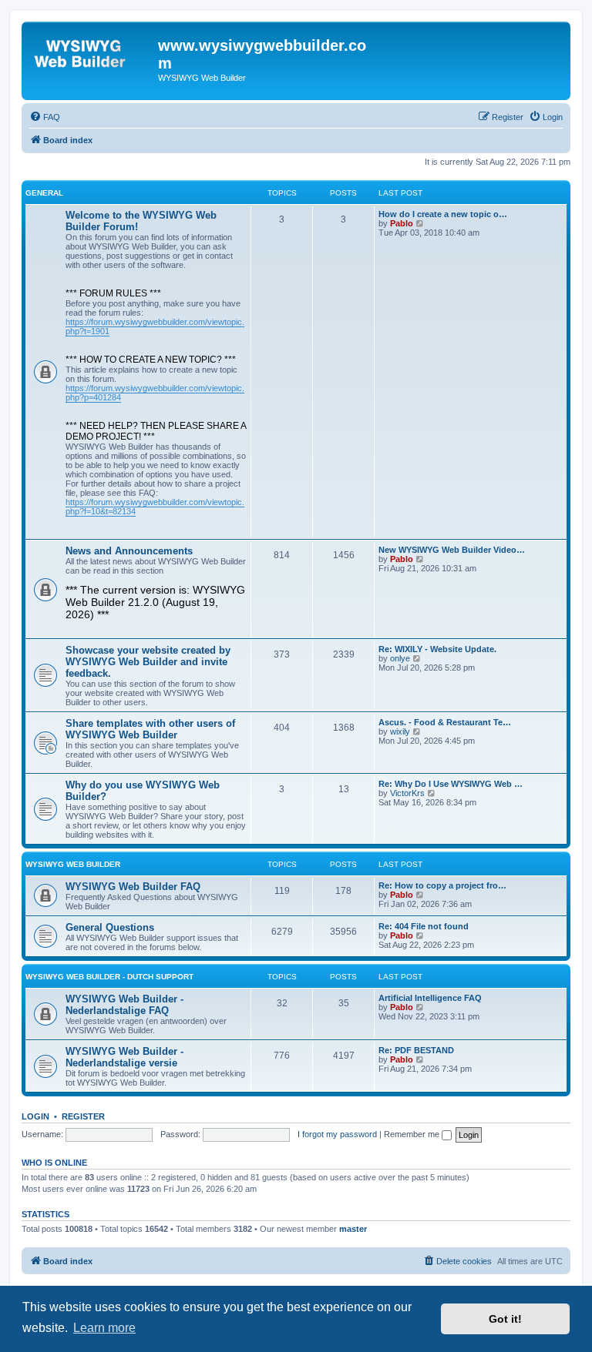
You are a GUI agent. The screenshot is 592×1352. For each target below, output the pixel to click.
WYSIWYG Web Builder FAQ (133, 886)
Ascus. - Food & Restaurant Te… (444, 722)
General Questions (110, 927)
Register (83, 1116)
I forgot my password (337, 1134)
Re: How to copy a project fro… (442, 885)
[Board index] (91, 50)
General (44, 193)
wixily (400, 731)
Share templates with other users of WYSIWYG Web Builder (150, 729)
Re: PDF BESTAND (416, 1050)
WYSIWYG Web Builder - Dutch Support (109, 976)
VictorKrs (407, 793)
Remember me (413, 1134)
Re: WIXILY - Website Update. (437, 649)
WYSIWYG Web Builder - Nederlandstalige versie (124, 1057)
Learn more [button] (104, 1327)
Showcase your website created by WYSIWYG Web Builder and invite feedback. (148, 661)
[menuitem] (44, 117)
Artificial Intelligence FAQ (430, 997)
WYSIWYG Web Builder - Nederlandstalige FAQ (124, 1004)
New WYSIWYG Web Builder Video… (451, 549)
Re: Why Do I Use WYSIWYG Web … (450, 783)
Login (35, 1116)
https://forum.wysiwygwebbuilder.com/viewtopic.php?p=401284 (155, 392)
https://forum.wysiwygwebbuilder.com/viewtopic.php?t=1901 (155, 326)
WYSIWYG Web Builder (72, 864)
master (353, 1228)
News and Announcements (129, 551)
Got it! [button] (505, 1319)
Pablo (401, 223)
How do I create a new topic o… (442, 214)
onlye (400, 658)
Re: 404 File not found (423, 926)
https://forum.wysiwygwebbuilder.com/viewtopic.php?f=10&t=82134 (155, 506)
